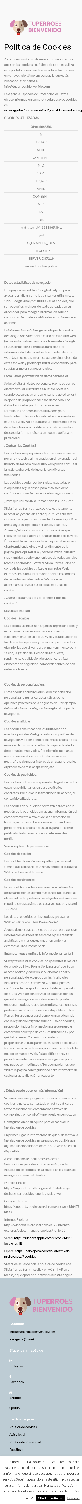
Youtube (15, 1398)
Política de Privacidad (25, 1442)
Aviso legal (17, 1434)
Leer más (73, 1498)
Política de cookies (23, 1427)
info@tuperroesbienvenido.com (32, 1331)
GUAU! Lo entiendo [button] (50, 1498)
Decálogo (16, 1449)
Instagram (16, 1366)
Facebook (16, 1382)
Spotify (14, 1408)
